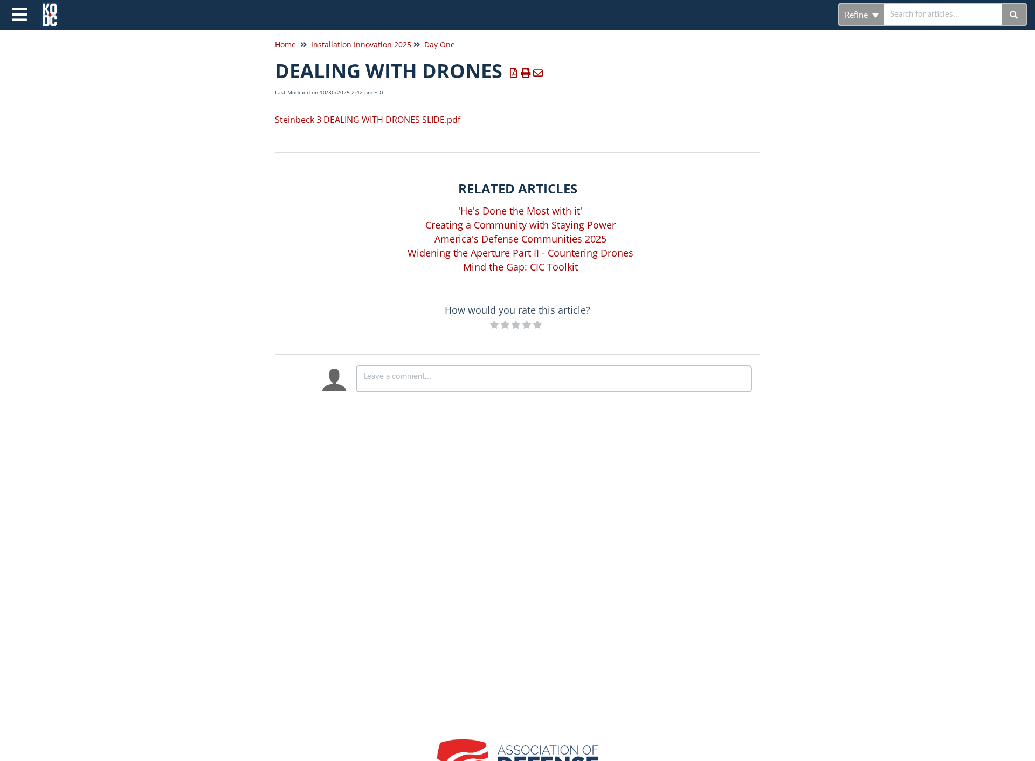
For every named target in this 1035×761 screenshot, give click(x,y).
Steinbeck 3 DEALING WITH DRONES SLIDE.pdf (367, 120)
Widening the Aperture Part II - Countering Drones (520, 252)
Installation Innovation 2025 (361, 44)
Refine (857, 14)
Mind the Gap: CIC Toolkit (520, 266)
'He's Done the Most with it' (520, 210)
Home (285, 44)
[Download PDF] (514, 72)
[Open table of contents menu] (21, 13)
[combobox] (942, 14)
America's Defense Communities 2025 (520, 238)
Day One (439, 44)
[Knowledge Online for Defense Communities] (54, 9)
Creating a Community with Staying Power (520, 224)
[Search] (1014, 14)
